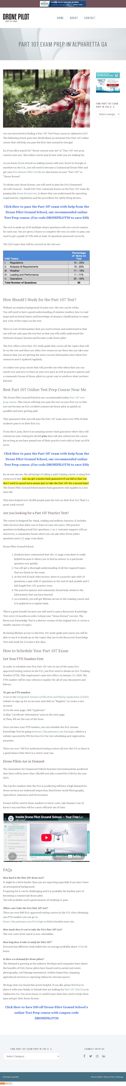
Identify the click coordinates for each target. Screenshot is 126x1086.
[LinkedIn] (120, 17)
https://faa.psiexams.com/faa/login (54, 731)
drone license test (27, 193)
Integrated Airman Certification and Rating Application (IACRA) (53, 697)
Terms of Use (109, 1077)
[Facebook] (104, 17)
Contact (89, 18)
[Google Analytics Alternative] (6, 1083)
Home (60, 18)
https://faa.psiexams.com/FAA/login (23, 921)
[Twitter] (109, 17)
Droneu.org (9, 1077)
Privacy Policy (96, 1077)
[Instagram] (114, 17)
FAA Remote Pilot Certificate (29, 172)
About (74, 18)
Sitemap (119, 1077)
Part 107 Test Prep (75, 989)
